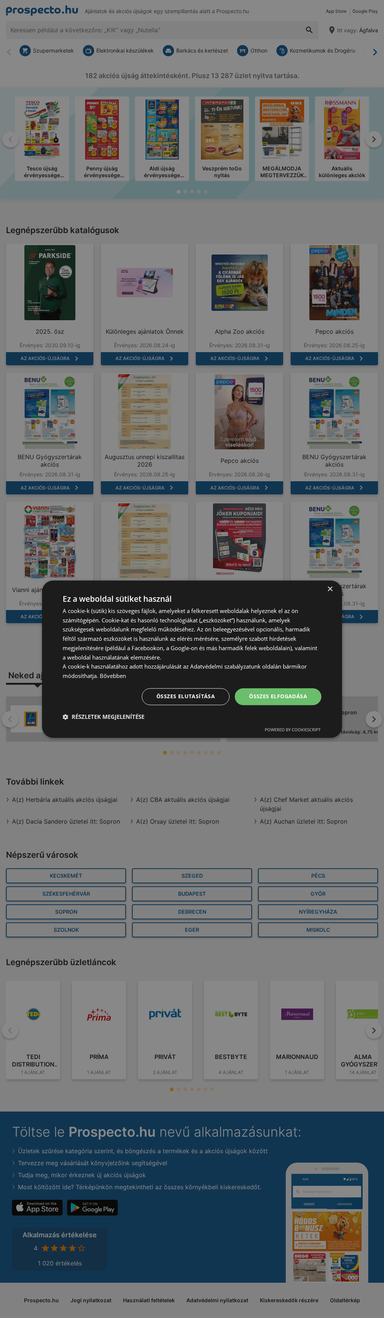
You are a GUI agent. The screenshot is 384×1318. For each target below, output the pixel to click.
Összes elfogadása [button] (278, 696)
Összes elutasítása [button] (185, 696)
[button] (103, 716)
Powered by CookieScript (293, 729)
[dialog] (192, 659)
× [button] (330, 589)
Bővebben (113, 676)
